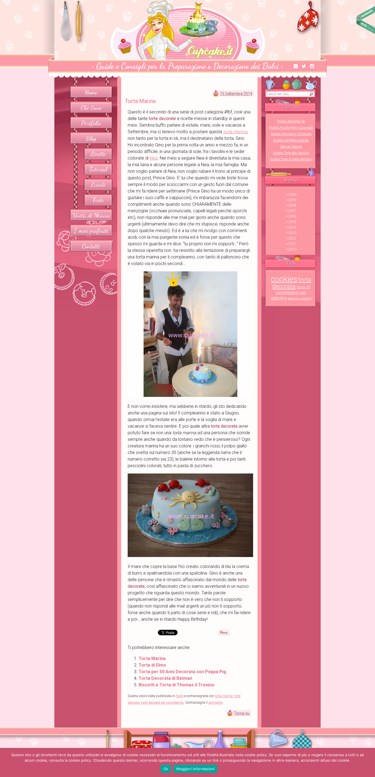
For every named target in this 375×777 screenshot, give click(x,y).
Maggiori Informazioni (195, 769)
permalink (215, 702)
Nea (154, 158)
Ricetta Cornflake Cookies (291, 140)
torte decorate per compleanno (162, 702)
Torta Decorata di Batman (165, 678)
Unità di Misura (91, 215)
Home (91, 92)
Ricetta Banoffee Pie (291, 121)
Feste (98, 200)
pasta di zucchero (300, 298)
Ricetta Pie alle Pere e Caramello (291, 128)
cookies (284, 279)
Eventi (98, 184)
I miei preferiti (91, 230)
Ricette (98, 153)
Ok (165, 769)
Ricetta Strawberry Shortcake (291, 134)
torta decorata (291, 283)
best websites (365, 19)
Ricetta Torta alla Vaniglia (291, 153)
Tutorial (98, 169)
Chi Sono (91, 107)
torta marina (224, 696)
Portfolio (91, 123)
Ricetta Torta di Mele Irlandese (291, 159)
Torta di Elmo (152, 665)
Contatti (91, 246)
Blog (91, 138)
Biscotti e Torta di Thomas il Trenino (176, 684)
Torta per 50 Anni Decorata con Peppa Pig (182, 671)
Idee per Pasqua (291, 147)
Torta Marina (152, 658)
